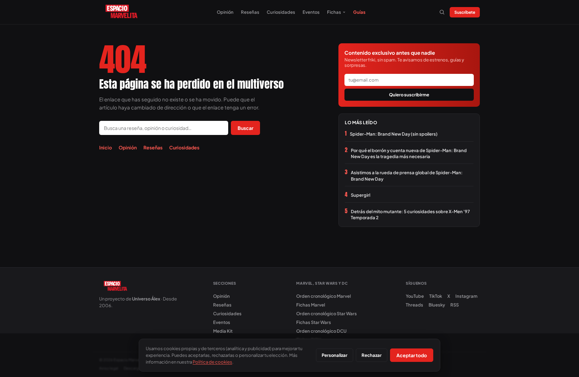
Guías (359, 12)
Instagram (466, 296)
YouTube (415, 296)
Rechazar (372, 355)
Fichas (334, 12)
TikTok (435, 296)
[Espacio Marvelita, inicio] (121, 12)
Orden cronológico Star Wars (326, 313)
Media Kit (223, 331)
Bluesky (437, 305)
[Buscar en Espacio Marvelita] (442, 12)
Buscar (245, 128)
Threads (414, 305)
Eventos (311, 12)
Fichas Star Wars (313, 322)
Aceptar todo (411, 355)
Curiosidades (281, 12)
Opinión (225, 12)
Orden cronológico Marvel (323, 296)
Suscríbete (464, 12)
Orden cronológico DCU (321, 331)
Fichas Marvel (310, 305)
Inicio (105, 147)
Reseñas (250, 12)
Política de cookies (212, 362)
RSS (454, 305)
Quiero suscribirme (409, 94)
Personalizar (334, 355)
